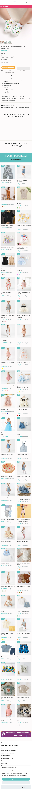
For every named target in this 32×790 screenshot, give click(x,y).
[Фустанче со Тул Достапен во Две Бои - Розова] (19, 298)
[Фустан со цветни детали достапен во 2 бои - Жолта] (2, 368)
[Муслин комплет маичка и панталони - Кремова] (17, 639)
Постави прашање (9, 100)
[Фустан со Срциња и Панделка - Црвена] (17, 415)
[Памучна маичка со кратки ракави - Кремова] (19, 569)
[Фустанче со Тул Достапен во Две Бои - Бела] (17, 298)
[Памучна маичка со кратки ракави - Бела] (17, 569)
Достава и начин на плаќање (13, 96)
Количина (5, 59)
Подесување (16, 782)
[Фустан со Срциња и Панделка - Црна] (19, 415)
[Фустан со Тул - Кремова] (5, 413)
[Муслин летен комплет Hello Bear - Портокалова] (4, 639)
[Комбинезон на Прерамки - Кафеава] (2, 206)
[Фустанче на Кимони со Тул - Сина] (2, 390)
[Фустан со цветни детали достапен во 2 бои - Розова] (4, 368)
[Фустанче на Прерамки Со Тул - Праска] (19, 345)
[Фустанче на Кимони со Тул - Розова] (7, 390)
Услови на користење (7, 758)
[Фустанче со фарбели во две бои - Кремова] (4, 274)
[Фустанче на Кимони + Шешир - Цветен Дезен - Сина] (23, 391)
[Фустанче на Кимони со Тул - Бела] (4, 390)
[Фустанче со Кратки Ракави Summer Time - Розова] (5, 321)
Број (3, 53)
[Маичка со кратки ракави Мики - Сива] (19, 725)
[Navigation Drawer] (3, 2)
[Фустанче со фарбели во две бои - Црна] (2, 274)
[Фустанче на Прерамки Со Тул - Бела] (17, 345)
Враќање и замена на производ (14, 98)
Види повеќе (16, 159)
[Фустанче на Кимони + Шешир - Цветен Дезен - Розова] (21, 391)
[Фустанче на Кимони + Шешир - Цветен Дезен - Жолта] (19, 391)
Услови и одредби (21, 787)
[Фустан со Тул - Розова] (2, 413)
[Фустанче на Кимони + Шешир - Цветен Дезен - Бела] (17, 391)
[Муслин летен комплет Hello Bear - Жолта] (2, 639)
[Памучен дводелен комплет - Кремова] (5, 591)
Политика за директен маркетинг (10, 760)
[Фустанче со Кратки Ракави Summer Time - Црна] (4, 321)
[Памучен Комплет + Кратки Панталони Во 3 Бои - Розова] (17, 592)
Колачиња (4, 763)
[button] (24, 67)
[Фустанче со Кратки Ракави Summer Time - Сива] (2, 321)
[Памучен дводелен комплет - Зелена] (2, 591)
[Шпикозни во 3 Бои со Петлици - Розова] (21, 207)
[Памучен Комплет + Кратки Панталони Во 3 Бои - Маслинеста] (19, 592)
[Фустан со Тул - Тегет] (7, 413)
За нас (3, 742)
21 (11, 56)
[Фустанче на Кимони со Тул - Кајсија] (5, 390)
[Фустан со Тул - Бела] (4, 413)
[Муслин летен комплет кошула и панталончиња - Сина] (19, 616)
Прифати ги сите (15, 779)
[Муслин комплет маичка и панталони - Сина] (19, 639)
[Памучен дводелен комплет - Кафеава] (4, 591)
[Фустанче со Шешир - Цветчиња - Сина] (19, 274)
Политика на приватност (8, 787)
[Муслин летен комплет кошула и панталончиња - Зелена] (17, 616)
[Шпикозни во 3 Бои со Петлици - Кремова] (19, 207)
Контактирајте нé (5, 755)
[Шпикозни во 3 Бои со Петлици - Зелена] (17, 207)
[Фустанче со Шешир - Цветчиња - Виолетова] (17, 274)
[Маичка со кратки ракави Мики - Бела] (17, 725)
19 (3, 56)
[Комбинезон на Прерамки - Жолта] (4, 206)
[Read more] (16, 734)
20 (7, 56)
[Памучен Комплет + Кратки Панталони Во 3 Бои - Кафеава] (21, 592)
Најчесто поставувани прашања (9, 750)
